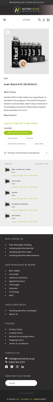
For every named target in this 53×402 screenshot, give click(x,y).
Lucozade (13, 274)
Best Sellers (14, 270)
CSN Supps (14, 284)
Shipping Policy (16, 340)
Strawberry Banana (18, 144)
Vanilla (32, 138)
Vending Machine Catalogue (23, 310)
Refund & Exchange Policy (21, 336)
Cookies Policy (16, 333)
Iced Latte (41, 144)
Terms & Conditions (18, 343)
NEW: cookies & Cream (20, 133)
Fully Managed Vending (20, 245)
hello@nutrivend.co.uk (22, 358)
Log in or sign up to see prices (21, 123)
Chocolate (14, 138)
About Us (13, 314)
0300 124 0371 (17, 362)
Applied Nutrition (17, 281)
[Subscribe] (34, 383)
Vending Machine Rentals (21, 248)
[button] (4, 20)
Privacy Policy (15, 329)
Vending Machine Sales (20, 252)
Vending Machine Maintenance (24, 255)
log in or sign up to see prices (25, 175)
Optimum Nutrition (18, 277)
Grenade (13, 288)
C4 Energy (14, 292)
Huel (11, 295)
